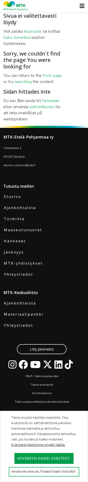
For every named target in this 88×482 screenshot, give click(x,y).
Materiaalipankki (23, 314)
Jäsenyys (14, 252)
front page (52, 75)
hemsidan (50, 100)
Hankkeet (15, 241)
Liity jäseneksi (42, 349)
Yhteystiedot (18, 274)
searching (23, 81)
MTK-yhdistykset (23, 263)
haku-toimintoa (16, 37)
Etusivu (12, 196)
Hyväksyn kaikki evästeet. (44, 458)
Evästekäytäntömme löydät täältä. (38, 444)
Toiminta (14, 218)
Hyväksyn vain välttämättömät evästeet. (44, 472)
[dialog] (44, 446)
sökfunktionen (41, 107)
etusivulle (32, 31)
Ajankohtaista (20, 207)
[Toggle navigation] (81, 6)
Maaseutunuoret (23, 229)
